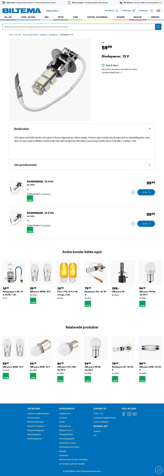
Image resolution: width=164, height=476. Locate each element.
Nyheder (63, 451)
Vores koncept (33, 417)
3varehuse (45, 225)
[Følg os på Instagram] (129, 414)
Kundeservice (66, 408)
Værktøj (155, 17)
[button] (159, 11)
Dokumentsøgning (35, 430)
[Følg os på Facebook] (124, 414)
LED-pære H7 (118, 291)
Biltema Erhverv (66, 430)
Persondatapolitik (66, 438)
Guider (62, 421)
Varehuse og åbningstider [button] (38, 413)
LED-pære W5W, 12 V (40, 291)
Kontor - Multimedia (97, 17)
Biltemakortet (65, 426)
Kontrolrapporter (34, 438)
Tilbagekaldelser (66, 434)
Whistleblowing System (69, 447)
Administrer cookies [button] (67, 443)
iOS (95, 435)
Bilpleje (138, 17)
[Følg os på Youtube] (134, 415)
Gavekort (63, 417)
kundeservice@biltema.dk (105, 417)
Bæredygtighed (34, 434)
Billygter (43, 34)
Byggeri (121, 17)
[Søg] (158, 27)
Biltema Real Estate (35, 421)
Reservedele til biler (30, 34)
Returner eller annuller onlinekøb (73, 459)
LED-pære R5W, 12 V (40, 366)
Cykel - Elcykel (28, 17)
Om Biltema (33, 408)
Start (11, 34)
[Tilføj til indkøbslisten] (133, 192)
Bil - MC (8, 17)
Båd (47, 17)
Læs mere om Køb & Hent (111, 72)
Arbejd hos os (65, 413)
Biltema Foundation (35, 426)
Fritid (61, 17)
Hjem (75, 17)
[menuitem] (8, 17)
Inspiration (63, 455)
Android (97, 431)
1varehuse (45, 194)
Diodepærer (53, 34)
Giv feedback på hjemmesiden (72, 463)
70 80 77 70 (98, 413)
